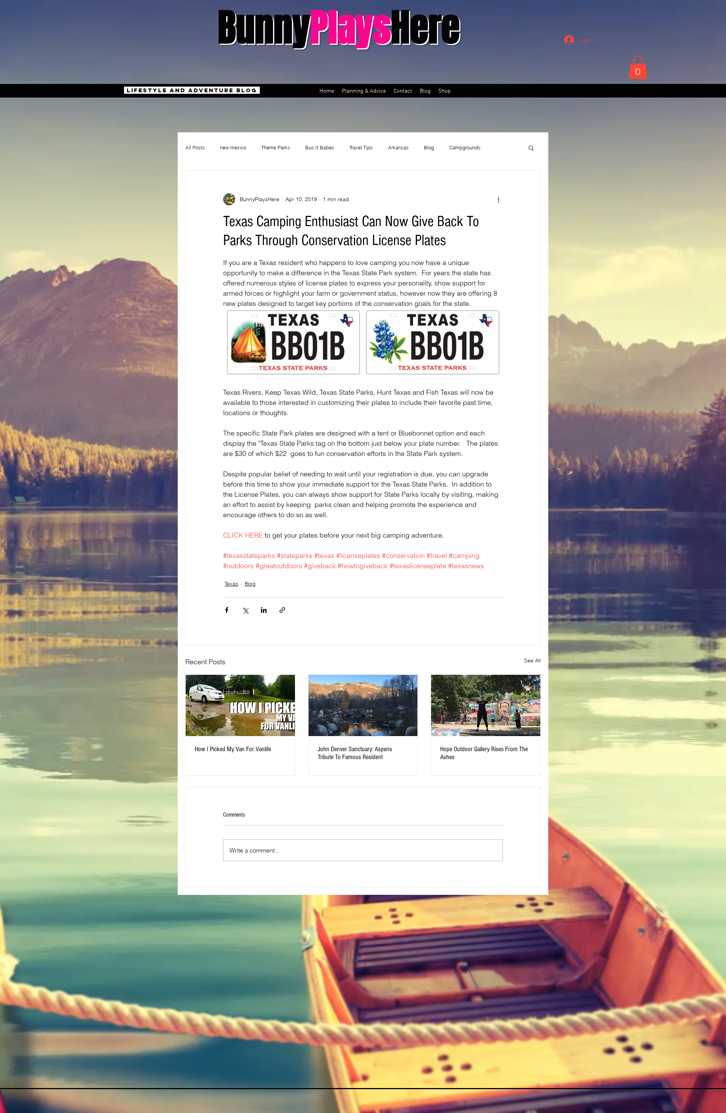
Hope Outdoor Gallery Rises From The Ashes (484, 753)
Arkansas (398, 147)
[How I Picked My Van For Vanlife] (240, 705)
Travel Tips (361, 147)
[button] (638, 67)
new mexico (233, 147)
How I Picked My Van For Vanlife (233, 749)
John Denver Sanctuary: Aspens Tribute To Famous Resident (355, 753)
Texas (231, 583)
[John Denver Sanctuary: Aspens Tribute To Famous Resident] (363, 705)
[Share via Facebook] (226, 610)
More (501, 147)
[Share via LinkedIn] (263, 610)
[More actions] (498, 199)
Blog (429, 147)
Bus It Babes (319, 147)
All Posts (195, 147)
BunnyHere (339, 28)
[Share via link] (282, 610)
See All (532, 660)
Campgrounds (465, 147)
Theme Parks (275, 147)
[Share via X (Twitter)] (245, 610)
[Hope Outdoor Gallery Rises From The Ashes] (485, 705)
